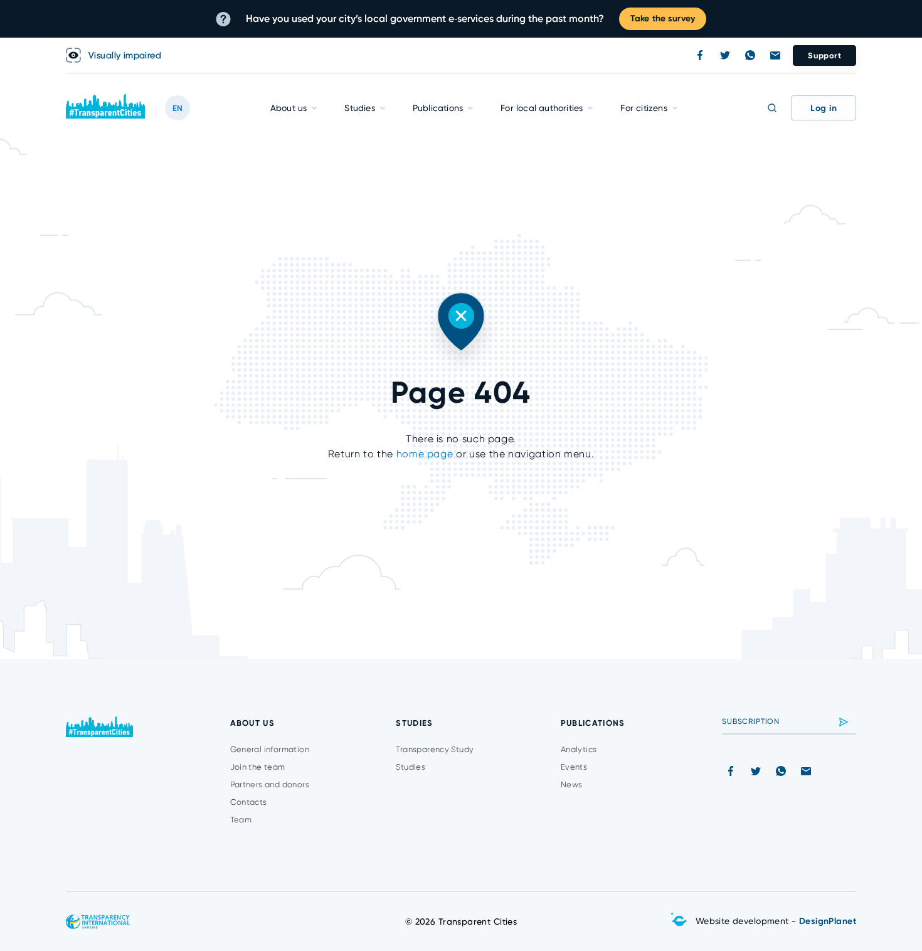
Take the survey (662, 18)
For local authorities (542, 108)
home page (424, 454)
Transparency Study (435, 749)
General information (269, 749)
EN (177, 108)
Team (241, 819)
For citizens (643, 108)
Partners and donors (269, 784)
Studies (359, 108)
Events (574, 767)
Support (824, 55)
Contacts (248, 802)
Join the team (257, 767)
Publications (438, 108)
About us (288, 108)
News (572, 784)
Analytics (579, 749)
